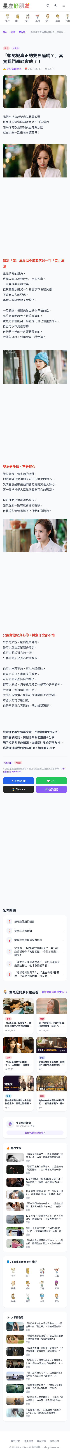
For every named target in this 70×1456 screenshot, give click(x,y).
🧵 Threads (18, 789)
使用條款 (28, 1440)
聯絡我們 (54, 1440)
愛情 (13, 32)
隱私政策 (41, 1440)
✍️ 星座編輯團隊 (12, 69)
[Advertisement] (35, 217)
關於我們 (15, 1440)
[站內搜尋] (48, 5)
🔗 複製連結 (51, 789)
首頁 (5, 32)
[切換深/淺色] (56, 5)
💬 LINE (51, 781)
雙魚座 (22, 32)
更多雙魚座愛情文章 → (54, 992)
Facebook (18, 781)
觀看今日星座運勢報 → (35, 1132)
